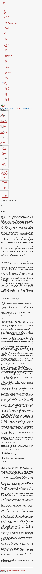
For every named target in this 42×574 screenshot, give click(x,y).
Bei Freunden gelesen (6, 16)
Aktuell (6, 38)
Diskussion (5, 18)
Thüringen (5, 57)
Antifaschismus (4, 175)
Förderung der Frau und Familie (8, 79)
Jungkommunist (7, 32)
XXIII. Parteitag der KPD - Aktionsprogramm (8, 200)
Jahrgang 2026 (7, 84)
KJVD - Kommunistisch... (4, 150)
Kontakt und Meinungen (8, 72)
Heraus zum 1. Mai (4, 188)
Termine (4, 35)
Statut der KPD (7, 22)
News (6, 71)
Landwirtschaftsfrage (7, 76)
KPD (4, 177)
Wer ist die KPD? (7, 27)
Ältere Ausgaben (7, 101)
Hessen (4, 40)
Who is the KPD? (7, 28)
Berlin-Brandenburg (6, 37)
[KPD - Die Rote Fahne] (7, 570)
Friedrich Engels (7, 67)
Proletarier (6, 170)
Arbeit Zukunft (4, 149)
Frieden (7, 173)
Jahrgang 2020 (7, 89)
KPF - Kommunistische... (4, 148)
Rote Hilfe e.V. (5, 157)
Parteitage (5, 33)
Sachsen (5, 50)
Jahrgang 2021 (7, 88)
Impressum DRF (5, 103)
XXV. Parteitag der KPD (4, 195)
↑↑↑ (0, 572)
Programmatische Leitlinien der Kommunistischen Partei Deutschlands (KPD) (13, 21)
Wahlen (4, 34)
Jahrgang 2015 (7, 93)
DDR (6, 171)
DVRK (4, 13)
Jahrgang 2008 (7, 99)
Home (4, 108)
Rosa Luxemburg (4, 171)
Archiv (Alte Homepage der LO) (8, 55)
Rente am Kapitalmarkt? (5, 182)
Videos (4, 17)
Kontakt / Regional (7, 39)
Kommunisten (3, 172)
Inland (4, 11)
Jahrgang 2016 (7, 92)
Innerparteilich (5, 81)
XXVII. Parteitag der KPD (5, 196)
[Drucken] (2, 565)
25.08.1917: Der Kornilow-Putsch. (4, 130)
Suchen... (1, 109)
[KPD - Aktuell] (2, 570)
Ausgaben (5, 83)
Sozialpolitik (6, 77)
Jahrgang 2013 (7, 95)
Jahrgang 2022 (7, 87)
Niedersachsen (5, 45)
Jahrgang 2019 (7, 90)
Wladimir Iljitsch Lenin (7, 68)
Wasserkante (5, 59)
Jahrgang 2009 (7, 98)
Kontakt (6, 49)
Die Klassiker (5, 65)
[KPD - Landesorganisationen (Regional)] (14, 570)
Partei (4, 10)
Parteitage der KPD (5, 564)
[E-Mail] (3, 202)
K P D (19, 108)
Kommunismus (4, 174)
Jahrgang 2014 (7, 94)
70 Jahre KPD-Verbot (4, 181)
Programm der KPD (7, 24)
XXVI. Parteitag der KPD (5, 197)
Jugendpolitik (6, 78)
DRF (5, 173)
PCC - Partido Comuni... (4, 165)
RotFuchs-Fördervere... (4, 156)
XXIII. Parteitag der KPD (11, 564)
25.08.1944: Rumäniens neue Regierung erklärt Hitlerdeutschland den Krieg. (4, 136)
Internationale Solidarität (15, 108)
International (5, 12)
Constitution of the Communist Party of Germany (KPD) (11, 23)
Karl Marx (6, 66)
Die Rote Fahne (3, 170)
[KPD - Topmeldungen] (22, 570)
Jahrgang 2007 (7, 100)
